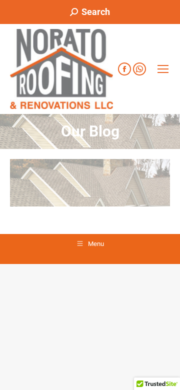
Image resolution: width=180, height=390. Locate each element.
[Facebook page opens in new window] (124, 69)
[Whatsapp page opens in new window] (139, 69)
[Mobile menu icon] (163, 69)
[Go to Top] (165, 375)
